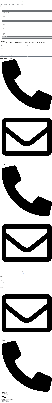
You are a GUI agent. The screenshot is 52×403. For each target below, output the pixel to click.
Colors (3, 28)
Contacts (21, 4)
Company (5, 4)
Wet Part (4, 29)
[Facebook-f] (1, 397)
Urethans (4, 24)
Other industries (4, 36)
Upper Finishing (4, 16)
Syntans (4, 30)
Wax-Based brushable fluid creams (6, 13)
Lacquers (4, 25)
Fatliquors (4, 33)
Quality (9, 4)
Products (13, 4)
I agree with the (7, 55)
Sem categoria (4, 38)
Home (1, 4)
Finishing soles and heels (5, 17)
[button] (0, 6)
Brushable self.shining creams (6, 12)
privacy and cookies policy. (9, 55)
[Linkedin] (3, 397)
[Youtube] (5, 397)
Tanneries (3, 20)
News (18, 4)
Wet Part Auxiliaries (5, 34)
